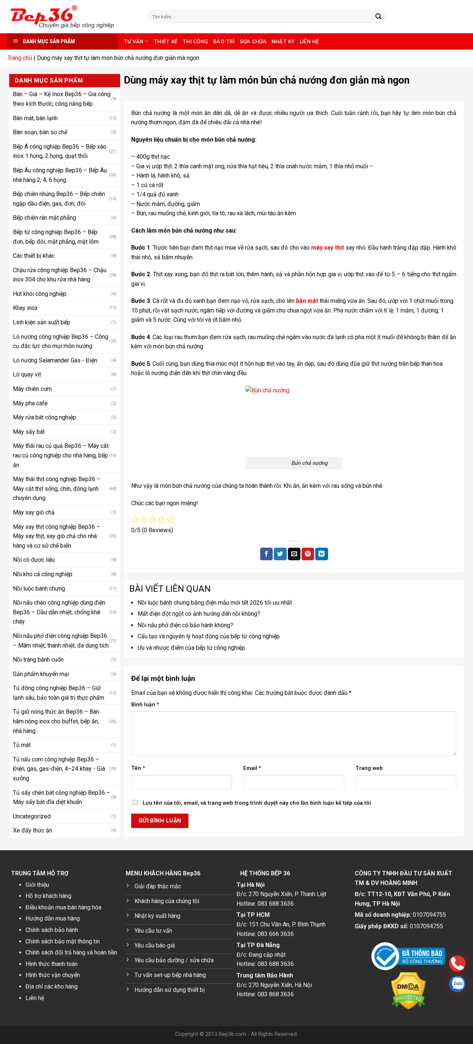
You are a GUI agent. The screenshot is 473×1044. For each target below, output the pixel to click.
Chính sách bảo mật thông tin (62, 941)
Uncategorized (32, 816)
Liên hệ (309, 41)
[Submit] (378, 16)
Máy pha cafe (30, 403)
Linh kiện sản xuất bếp (41, 322)
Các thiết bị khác (34, 255)
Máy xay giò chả (34, 512)
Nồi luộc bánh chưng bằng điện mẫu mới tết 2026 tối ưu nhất (214, 602)
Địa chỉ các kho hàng (51, 986)
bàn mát (307, 300)
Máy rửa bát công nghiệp (44, 417)
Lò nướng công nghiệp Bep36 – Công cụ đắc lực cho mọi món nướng (60, 341)
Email (252, 768)
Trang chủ (19, 57)
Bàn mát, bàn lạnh (35, 118)
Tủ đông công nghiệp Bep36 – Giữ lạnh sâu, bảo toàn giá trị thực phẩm (58, 693)
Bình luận (145, 705)
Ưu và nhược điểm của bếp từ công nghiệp (191, 647)
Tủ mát (22, 745)
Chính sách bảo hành (51, 929)
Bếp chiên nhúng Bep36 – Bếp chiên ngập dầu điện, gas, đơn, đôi (59, 198)
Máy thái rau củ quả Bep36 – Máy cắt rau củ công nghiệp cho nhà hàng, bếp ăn (61, 455)
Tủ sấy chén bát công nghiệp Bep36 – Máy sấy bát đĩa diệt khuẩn (61, 797)
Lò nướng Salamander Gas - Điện (55, 360)
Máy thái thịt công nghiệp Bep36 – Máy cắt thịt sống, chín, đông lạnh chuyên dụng (57, 488)
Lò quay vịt (27, 374)
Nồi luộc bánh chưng (39, 588)
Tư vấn (134, 41)
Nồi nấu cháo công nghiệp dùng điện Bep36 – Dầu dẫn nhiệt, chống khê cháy (59, 612)
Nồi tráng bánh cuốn (38, 659)
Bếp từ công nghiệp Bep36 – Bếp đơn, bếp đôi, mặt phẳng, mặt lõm (56, 237)
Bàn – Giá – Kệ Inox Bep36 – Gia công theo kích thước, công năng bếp (61, 99)
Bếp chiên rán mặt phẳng (44, 217)
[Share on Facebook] (266, 554)
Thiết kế (165, 41)
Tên (138, 768)
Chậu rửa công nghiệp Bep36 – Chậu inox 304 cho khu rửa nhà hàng (59, 275)
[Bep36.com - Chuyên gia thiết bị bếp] (72, 16)
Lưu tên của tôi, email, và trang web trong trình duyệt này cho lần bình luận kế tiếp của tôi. (257, 803)
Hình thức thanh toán (51, 963)
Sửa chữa (253, 41)
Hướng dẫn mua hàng (52, 918)
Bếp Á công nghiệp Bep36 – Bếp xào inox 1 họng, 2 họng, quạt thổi (59, 151)
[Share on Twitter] (280, 554)
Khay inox (25, 307)
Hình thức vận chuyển (52, 975)
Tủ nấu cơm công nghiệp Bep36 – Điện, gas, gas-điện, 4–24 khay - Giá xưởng (59, 769)
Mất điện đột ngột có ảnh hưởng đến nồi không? (198, 613)
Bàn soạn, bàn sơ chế (40, 132)
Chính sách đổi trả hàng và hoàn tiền (71, 952)
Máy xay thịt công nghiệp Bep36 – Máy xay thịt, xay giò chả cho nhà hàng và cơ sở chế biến (56, 536)
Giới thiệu (37, 884)
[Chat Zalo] (410, 984)
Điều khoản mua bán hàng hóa (63, 907)
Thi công (195, 41)
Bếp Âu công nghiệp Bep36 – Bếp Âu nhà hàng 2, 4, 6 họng (60, 175)
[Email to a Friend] (294, 554)
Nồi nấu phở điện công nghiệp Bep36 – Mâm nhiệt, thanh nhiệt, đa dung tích (61, 640)
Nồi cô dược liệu (34, 559)
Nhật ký (283, 41)
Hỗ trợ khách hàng (48, 895)
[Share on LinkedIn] (321, 554)
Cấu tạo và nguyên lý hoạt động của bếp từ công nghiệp (208, 636)
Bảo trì (224, 41)
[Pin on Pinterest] (308, 554)
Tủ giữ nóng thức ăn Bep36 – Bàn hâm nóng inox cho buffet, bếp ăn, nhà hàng (56, 721)
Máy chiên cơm (32, 388)
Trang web (369, 768)
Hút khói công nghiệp (40, 293)
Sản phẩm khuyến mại (41, 674)
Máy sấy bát (29, 431)
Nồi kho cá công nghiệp (42, 574)
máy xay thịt (327, 247)
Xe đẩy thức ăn (32, 830)
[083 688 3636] (410, 963)
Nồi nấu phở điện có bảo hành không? (185, 625)
